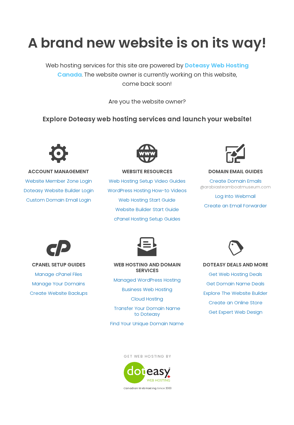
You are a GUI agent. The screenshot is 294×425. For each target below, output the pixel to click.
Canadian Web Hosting (140, 388)
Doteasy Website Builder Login (59, 191)
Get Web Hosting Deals (235, 274)
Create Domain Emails (236, 181)
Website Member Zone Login (58, 181)
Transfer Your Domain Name (147, 311)
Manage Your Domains (58, 284)
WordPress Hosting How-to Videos (147, 191)
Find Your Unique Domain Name (147, 324)
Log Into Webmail (235, 196)
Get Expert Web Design (235, 312)
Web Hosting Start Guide (147, 200)
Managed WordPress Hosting (147, 280)
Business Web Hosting (147, 290)
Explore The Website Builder (236, 293)
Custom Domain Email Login (58, 200)
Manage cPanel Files (58, 274)
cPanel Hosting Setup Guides (147, 219)
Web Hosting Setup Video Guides (147, 181)
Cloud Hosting (147, 299)
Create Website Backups (59, 293)
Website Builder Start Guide (147, 209)
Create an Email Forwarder (235, 206)
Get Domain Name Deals (235, 284)
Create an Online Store (235, 303)
